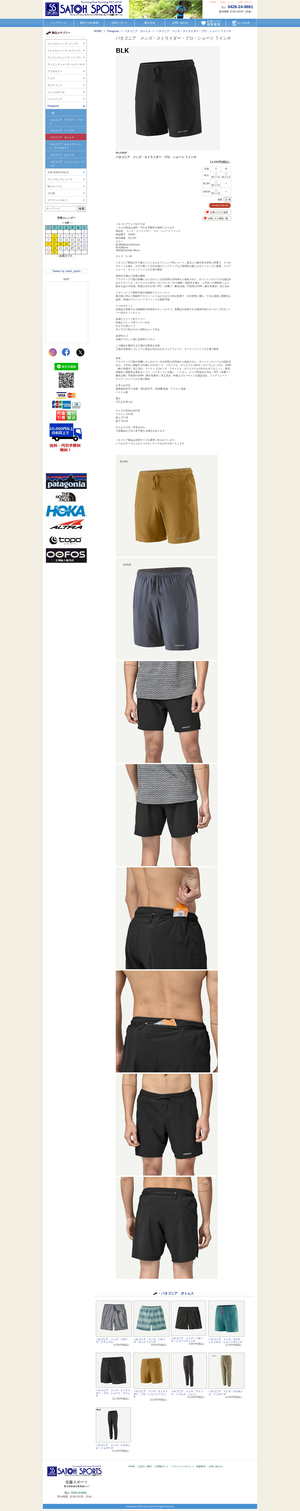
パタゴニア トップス (62, 130)
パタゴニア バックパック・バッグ (67, 163)
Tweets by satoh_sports (66, 271)
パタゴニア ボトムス (62, 137)
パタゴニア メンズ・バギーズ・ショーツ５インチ (187, 1339)
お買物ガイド (161, 1466)
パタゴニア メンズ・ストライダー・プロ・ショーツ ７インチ (150, 1394)
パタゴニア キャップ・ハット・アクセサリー (65, 146)
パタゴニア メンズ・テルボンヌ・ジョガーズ (226, 1392)
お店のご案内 (145, 1466)
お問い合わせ (244, 2)
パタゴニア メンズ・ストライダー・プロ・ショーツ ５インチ (113, 1393)
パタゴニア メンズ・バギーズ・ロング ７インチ (149, 1340)
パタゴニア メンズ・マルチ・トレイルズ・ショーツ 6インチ (226, 1340)
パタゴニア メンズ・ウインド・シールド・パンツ (187, 1392)
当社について (227, 2)
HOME (212, 2)
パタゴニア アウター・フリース (67, 121)
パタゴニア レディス (62, 155)
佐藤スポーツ (76, 1484)
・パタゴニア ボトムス (176, 1293)
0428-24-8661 (240, 6)
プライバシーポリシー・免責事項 (188, 1466)
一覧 (52, 113)
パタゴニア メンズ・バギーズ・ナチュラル (112, 1340)
